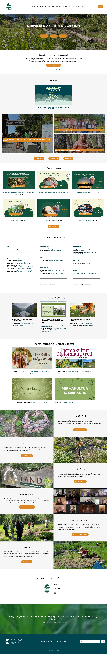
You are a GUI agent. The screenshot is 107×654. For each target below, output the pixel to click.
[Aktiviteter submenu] (45, 6)
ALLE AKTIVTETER (53, 226)
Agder (8, 246)
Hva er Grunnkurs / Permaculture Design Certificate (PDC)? (53, 301)
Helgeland (43, 257)
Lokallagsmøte (51, 284)
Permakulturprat (21, 260)
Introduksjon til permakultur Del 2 (25, 266)
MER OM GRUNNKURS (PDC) (80, 534)
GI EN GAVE (63, 641)
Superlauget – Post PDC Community (38, 402)
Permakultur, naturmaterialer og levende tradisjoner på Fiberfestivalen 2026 (27, 140)
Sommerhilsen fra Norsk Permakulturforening (67, 150)
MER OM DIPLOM (27, 561)
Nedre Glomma (44, 267)
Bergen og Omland (12, 256)
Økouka (20, 265)
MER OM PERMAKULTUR (53, 65)
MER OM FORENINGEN (80, 429)
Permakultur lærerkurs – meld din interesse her (69, 402)
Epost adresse (57, 588)
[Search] (100, 6)
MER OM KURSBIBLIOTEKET (26, 507)
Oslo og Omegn (77, 246)
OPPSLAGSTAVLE (54, 158)
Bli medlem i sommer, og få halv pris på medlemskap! (53, 108)
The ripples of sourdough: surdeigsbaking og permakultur (51, 192)
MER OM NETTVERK (80, 481)
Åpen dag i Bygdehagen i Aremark (56, 249)
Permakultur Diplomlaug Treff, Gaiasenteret (76, 371)
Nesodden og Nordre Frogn (48, 282)
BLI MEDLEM (44, 641)
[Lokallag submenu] (67, 6)
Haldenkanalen (44, 246)
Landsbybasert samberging (51, 220)
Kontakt (12, 643)
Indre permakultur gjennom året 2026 (86, 192)
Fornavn (56, 584)
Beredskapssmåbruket (16, 220)
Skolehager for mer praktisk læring (23, 262)
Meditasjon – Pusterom (17, 258)
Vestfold (76, 282)
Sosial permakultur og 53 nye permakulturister (67, 130)
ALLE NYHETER (39, 158)
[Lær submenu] (49, 6)
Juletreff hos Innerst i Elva (56, 250)
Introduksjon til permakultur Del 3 (24, 271)
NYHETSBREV (68, 158)
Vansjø (75, 270)
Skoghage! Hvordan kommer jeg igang (24, 268)
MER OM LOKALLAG (27, 455)
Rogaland (76, 260)
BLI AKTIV (53, 641)
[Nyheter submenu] (38, 6)
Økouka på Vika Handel (57, 260)
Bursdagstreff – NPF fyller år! (86, 220)
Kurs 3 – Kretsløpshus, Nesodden (58, 328)
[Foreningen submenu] (61, 6)
